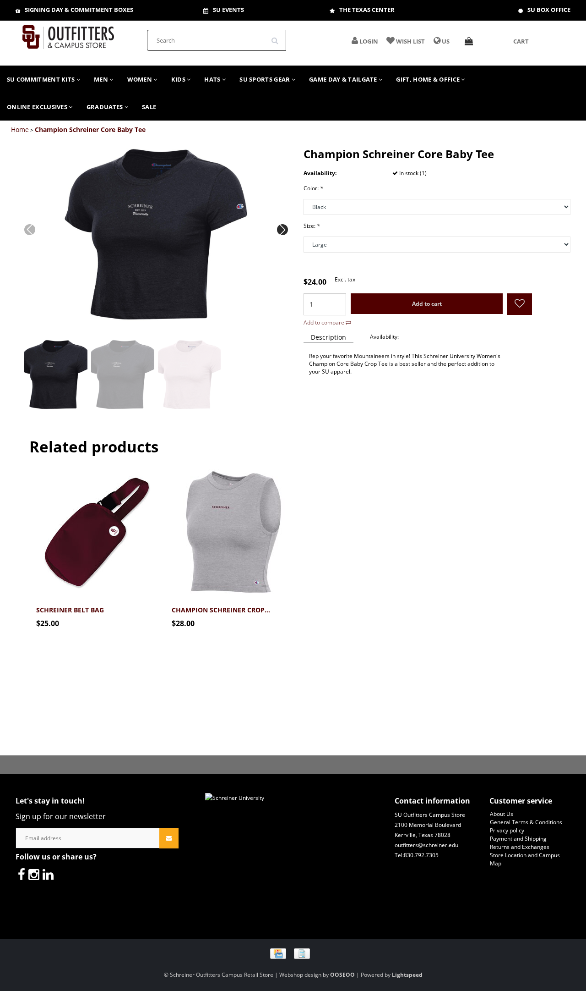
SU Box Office (548, 10)
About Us (501, 814)
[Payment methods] (293, 953)
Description (328, 337)
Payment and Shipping (518, 838)
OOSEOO (342, 975)
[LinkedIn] (48, 874)
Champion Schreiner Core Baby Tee (90, 129)
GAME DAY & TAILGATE (344, 79)
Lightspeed (407, 975)
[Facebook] (21, 874)
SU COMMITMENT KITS (41, 79)
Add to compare (325, 322)
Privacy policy (507, 830)
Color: (313, 188)
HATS (213, 79)
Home (20, 129)
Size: (312, 226)
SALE (149, 107)
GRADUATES (106, 107)
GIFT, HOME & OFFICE (428, 79)
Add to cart (427, 304)
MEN (101, 79)
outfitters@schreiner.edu (426, 845)
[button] (282, 229)
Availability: (384, 337)
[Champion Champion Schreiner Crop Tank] (232, 528)
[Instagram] (33, 874)
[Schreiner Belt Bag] (97, 528)
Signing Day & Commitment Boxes (79, 10)
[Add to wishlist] (519, 305)
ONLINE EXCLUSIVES (38, 107)
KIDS (179, 79)
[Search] (278, 37)
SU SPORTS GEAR (265, 79)
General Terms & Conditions (526, 822)
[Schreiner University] (68, 34)
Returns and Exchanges (519, 847)
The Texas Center (367, 10)
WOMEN (140, 79)
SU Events (228, 10)
